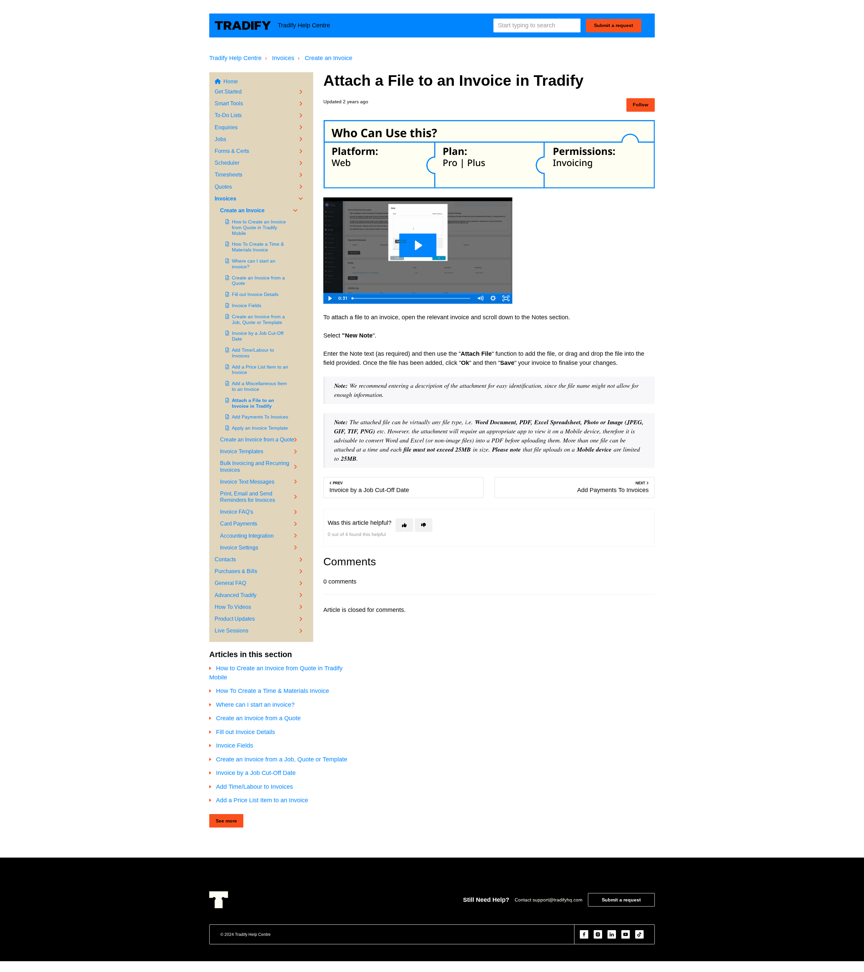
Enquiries (226, 127)
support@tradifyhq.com (558, 899)
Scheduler (227, 163)
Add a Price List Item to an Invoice (260, 369)
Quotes (223, 187)
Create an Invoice (328, 58)
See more (226, 821)
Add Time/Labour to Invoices (253, 352)
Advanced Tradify (235, 595)
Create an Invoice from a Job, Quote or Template (258, 319)
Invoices (283, 58)
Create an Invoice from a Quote (258, 280)
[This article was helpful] (404, 525)
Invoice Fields (246, 305)
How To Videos (233, 607)
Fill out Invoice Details (255, 294)
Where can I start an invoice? (253, 263)
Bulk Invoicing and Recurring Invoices (254, 466)
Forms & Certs (232, 151)
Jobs (220, 139)
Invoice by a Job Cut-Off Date (258, 336)
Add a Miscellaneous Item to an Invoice (259, 386)
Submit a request (613, 25)
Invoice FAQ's (236, 512)
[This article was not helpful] (423, 525)
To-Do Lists (228, 115)
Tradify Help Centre (235, 58)
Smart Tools (229, 103)
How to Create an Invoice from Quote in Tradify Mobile (259, 227)
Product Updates (235, 619)
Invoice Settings (239, 547)
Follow (640, 104)
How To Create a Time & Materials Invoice (258, 246)
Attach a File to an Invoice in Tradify (253, 403)
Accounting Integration (247, 536)
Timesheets (228, 175)
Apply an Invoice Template (260, 428)
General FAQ (230, 583)
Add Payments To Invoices (260, 417)
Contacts (225, 559)
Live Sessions (231, 630)
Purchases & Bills (236, 571)
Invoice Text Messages (247, 482)
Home (230, 81)
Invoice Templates (241, 451)
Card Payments (238, 523)
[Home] (243, 25)
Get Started (228, 91)
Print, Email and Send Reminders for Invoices (247, 497)
